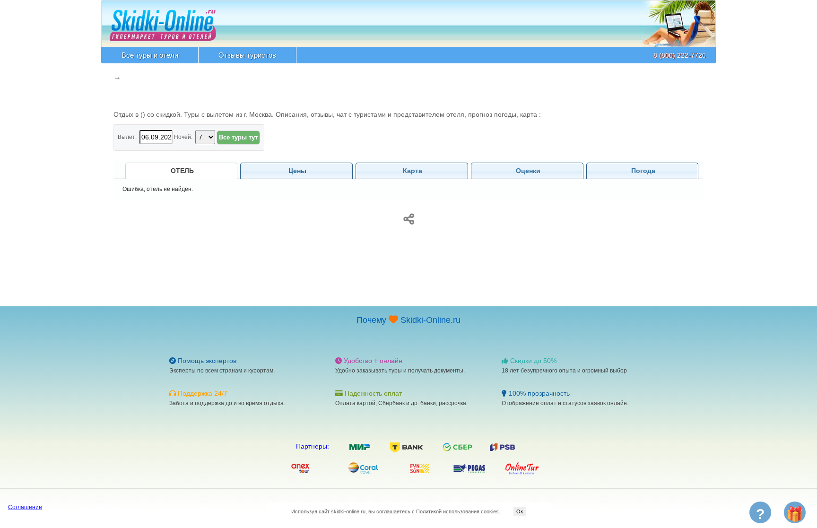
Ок (519, 511)
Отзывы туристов (247, 55)
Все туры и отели (150, 55)
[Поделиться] (408, 217)
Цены (297, 170)
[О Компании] (163, 20)
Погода (643, 170)
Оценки (528, 170)
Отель (182, 170)
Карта (412, 170)
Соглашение (25, 507)
